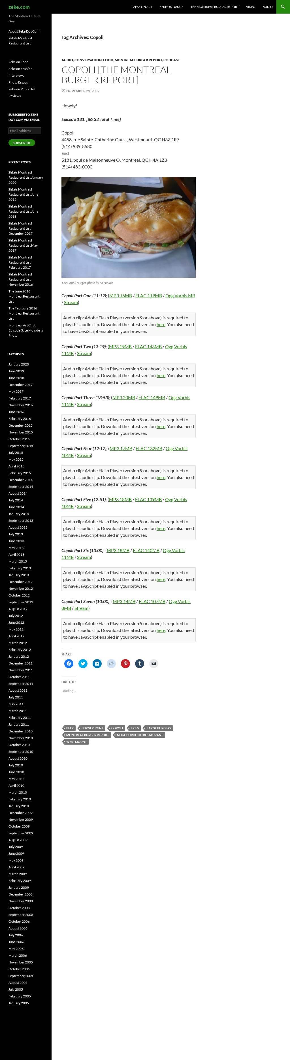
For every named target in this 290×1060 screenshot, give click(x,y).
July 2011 (15, 697)
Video (250, 6)
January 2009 (18, 887)
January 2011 (18, 724)
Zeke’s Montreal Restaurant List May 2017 (23, 245)
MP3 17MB (121, 448)
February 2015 (19, 473)
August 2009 (17, 840)
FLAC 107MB (152, 601)
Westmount (76, 741)
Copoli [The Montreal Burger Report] (116, 75)
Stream (71, 302)
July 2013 (15, 534)
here (161, 324)
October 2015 (19, 439)
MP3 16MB (120, 295)
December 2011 (20, 663)
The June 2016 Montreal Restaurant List (23, 296)
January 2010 (18, 806)
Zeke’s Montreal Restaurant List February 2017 (20, 262)
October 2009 (19, 826)
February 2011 (19, 717)
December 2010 (20, 731)
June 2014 (16, 507)
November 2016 (20, 405)
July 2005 (15, 989)
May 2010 (16, 779)
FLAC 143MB (148, 346)
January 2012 (18, 656)
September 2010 (20, 751)
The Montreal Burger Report (215, 6)
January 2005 (18, 1003)
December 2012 (20, 582)
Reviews (14, 96)
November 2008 (20, 901)
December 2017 (20, 384)
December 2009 (20, 813)
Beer (70, 728)
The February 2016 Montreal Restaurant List (23, 313)
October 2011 (19, 677)
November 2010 (20, 738)
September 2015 (20, 446)
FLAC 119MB (148, 295)
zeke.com (19, 7)
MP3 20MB (123, 397)
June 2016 (16, 412)
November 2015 (20, 432)
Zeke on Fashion (20, 69)
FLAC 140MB (146, 550)
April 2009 (16, 867)
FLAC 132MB (149, 448)
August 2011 (17, 690)
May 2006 (16, 948)
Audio (268, 6)
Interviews (16, 75)
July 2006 (15, 935)
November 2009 (20, 819)
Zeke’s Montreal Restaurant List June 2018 (23, 211)
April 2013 (16, 554)
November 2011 (20, 670)
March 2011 (17, 711)
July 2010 (15, 765)
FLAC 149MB (151, 397)
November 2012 (20, 588)
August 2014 (17, 493)
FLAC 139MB (148, 499)
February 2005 (19, 996)
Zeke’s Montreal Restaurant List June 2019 (23, 194)
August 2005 (17, 982)
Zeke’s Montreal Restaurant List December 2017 (20, 228)
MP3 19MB (120, 346)
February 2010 (19, 799)
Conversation (88, 60)
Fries (135, 728)
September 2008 (20, 914)
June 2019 (16, 371)
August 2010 (17, 758)
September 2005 (20, 976)
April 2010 (16, 785)
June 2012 (16, 622)
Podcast (171, 60)
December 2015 (20, 425)
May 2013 (16, 548)
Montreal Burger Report (138, 60)
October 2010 (19, 745)
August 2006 (17, 928)
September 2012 (20, 602)
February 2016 (19, 418)
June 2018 (16, 378)
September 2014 (20, 486)
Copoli (117, 728)
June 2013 (16, 541)
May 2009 (16, 860)
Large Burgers (159, 728)
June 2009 (16, 853)
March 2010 (17, 792)
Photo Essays (18, 82)
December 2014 (20, 480)
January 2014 (18, 514)
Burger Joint (92, 728)
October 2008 (19, 908)
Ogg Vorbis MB (180, 295)
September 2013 (20, 520)
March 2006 (17, 955)
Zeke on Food (18, 62)
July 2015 (15, 452)
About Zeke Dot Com (23, 31)
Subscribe (22, 143)
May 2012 (16, 629)
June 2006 (16, 942)
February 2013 (19, 568)
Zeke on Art (142, 6)
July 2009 (15, 847)
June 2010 (16, 772)
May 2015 (16, 459)
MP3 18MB (120, 499)
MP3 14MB (124, 601)
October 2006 (19, 921)
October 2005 (19, 969)
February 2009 (19, 881)
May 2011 (16, 704)
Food (108, 60)
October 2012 (19, 595)
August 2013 (17, 527)
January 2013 (18, 575)
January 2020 (18, 364)
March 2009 (17, 874)
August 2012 (17, 609)
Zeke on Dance (171, 6)
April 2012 (16, 636)
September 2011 (20, 683)
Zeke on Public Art (21, 89)
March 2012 (17, 643)
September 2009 (20, 833)
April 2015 (16, 466)
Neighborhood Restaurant (140, 735)
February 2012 (19, 649)
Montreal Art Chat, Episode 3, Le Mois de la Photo (25, 330)
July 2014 (15, 500)
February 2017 (19, 398)
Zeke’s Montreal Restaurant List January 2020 (25, 177)
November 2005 (20, 962)
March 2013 (17, 561)
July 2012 (15, 616)
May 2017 (16, 391)
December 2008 (20, 894)
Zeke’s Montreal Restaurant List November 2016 (20, 279)
